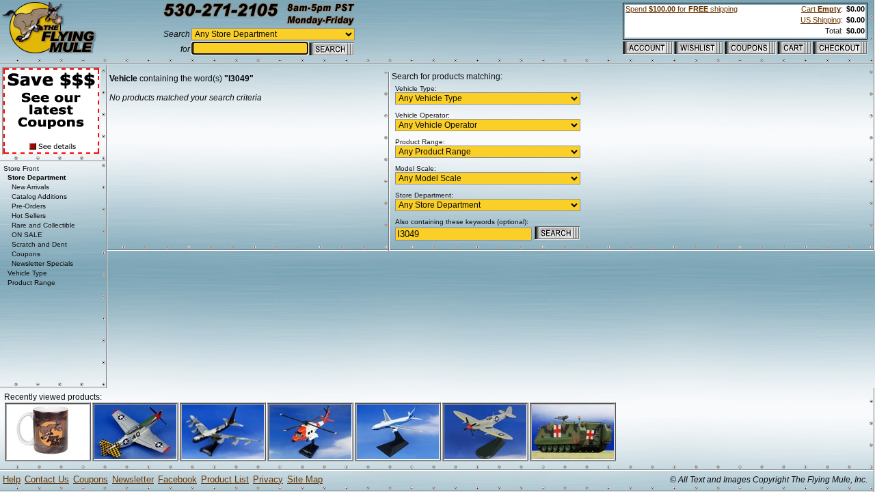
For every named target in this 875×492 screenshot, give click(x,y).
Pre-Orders (29, 206)
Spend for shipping (681, 9)
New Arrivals (30, 187)
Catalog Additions (39, 196)
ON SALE (27, 234)
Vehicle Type (27, 273)
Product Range (31, 282)
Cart (821, 9)
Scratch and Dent (39, 244)
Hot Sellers (29, 215)
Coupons (26, 254)
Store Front (21, 168)
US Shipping (820, 20)
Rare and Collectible (43, 225)
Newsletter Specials (42, 263)
